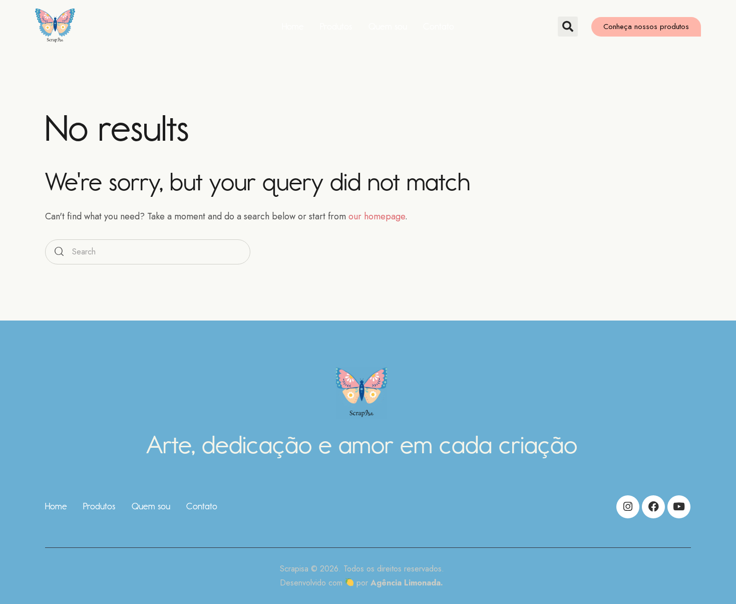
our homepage (376, 216)
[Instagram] (627, 506)
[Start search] (59, 252)
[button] (568, 27)
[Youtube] (678, 506)
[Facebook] (653, 506)
